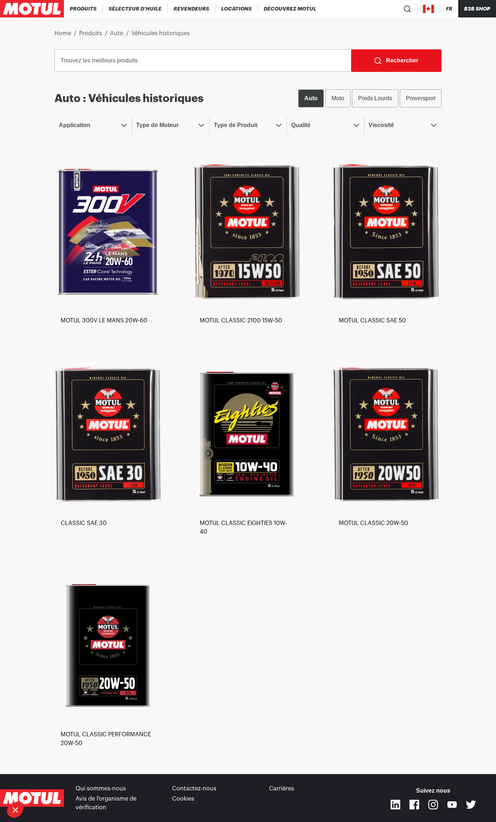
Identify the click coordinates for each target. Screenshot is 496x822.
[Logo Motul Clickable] (32, 8)
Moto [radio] (338, 98)
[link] (236, 8)
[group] (370, 98)
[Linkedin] (395, 804)
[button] (15, 809)
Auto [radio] (311, 98)
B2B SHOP (477, 8)
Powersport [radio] (420, 98)
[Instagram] (433, 804)
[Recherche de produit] (407, 8)
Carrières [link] (281, 789)
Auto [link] (116, 33)
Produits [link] (90, 33)
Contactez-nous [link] (194, 789)
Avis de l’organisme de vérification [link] (106, 803)
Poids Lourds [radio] (375, 98)
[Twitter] (471, 804)
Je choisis (45, 785)
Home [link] (62, 33)
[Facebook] (414, 804)
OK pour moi (121, 785)
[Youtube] (452, 804)
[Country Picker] (428, 9)
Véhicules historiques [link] (160, 33)
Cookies (183, 799)
